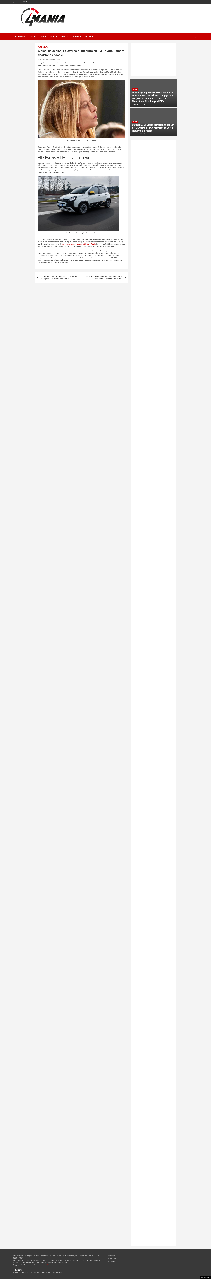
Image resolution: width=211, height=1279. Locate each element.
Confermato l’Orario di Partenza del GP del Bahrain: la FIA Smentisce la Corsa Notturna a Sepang (153, 128)
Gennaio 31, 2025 (44, 59)
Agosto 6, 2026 (137, 104)
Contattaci (47, 1265)
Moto (52, 37)
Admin (146, 104)
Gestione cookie (205, 1277)
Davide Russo (55, 59)
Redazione (111, 1256)
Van (42, 37)
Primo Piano (20, 37)
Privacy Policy (112, 1259)
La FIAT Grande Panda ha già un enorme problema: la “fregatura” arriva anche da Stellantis (59, 277)
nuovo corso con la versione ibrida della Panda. (78, 244)
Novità (45, 47)
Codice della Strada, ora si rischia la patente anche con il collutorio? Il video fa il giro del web (103, 277)
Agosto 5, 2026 (137, 133)
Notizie (88, 37)
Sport (64, 37)
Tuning (76, 37)
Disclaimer (111, 1262)
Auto (32, 37)
